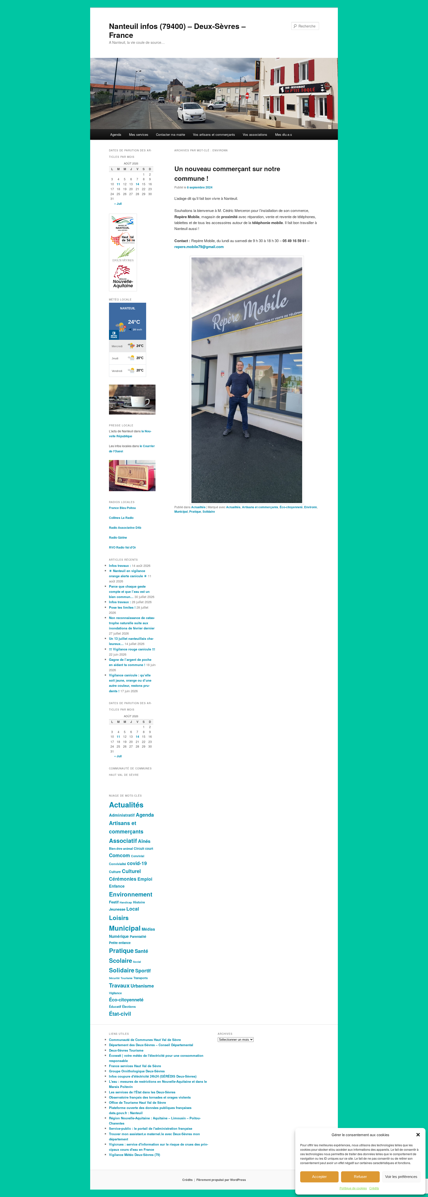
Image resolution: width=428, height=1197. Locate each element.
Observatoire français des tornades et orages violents (150, 1097)
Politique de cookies (353, 1188)
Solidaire (209, 511)
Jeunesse (117, 909)
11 (118, 184)
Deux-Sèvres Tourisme (126, 1050)
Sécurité (114, 978)
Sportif (143, 970)
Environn (310, 507)
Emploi (144, 879)
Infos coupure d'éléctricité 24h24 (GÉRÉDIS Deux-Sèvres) (152, 1076)
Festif (114, 902)
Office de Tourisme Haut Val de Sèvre (137, 1102)
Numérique (119, 936)
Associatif (123, 840)
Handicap (126, 902)
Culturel (131, 871)
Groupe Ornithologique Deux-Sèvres (137, 1071)
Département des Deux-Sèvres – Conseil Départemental (151, 1044)
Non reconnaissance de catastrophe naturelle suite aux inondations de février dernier (132, 622)
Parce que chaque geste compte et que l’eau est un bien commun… (129, 591)
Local (132, 908)
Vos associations (255, 134)
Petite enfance (120, 942)
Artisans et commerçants (260, 507)
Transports (141, 978)
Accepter (319, 1176)
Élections (129, 1006)
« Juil (118, 203)
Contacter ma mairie (170, 134)
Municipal (181, 511)
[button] (418, 1134)
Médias (148, 929)
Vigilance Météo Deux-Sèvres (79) (134, 1154)
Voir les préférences (401, 1176)
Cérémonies (122, 878)
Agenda (115, 134)
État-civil (120, 1013)
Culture (115, 871)
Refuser (360, 1176)
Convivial (137, 856)
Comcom (119, 855)
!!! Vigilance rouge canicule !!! (132, 649)
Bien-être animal (121, 848)
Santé (141, 950)
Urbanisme (142, 985)
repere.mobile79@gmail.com (199, 246)
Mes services (138, 134)
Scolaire (120, 960)
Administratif (122, 815)
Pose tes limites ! (122, 607)
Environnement (130, 894)
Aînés (144, 841)
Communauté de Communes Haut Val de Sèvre (145, 1039)
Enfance (117, 886)
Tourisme (127, 978)
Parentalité (138, 936)
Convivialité (117, 864)
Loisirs (119, 917)
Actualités (198, 507)
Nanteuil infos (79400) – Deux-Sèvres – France (177, 30)
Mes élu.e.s (283, 134)
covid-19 (137, 863)
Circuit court (143, 848)
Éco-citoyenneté (291, 507)
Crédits (374, 1188)
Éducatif (115, 1006)
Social (137, 962)
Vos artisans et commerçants (214, 134)
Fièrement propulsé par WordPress (221, 1179)
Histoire (139, 902)
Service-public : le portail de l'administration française (150, 1128)
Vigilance (115, 993)
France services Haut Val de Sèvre (135, 1065)
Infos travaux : (120, 565)
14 (137, 184)
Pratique (195, 511)
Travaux (119, 985)
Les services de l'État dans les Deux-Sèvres (142, 1092)
